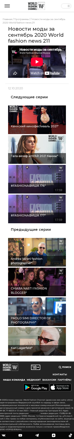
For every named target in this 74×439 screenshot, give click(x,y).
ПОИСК (66, 367)
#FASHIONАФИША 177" (28, 215)
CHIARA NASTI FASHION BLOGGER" (29, 291)
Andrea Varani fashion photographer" (26, 261)
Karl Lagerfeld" (22, 348)
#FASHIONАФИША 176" (28, 185)
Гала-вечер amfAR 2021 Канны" (34, 156)
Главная (7, 19)
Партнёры (64, 379)
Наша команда (14, 379)
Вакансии (49, 379)
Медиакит (34, 379)
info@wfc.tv (34, 413)
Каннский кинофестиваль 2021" (35, 126)
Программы (21, 19)
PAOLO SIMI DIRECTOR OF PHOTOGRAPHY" (31, 320)
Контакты (60, 374)
